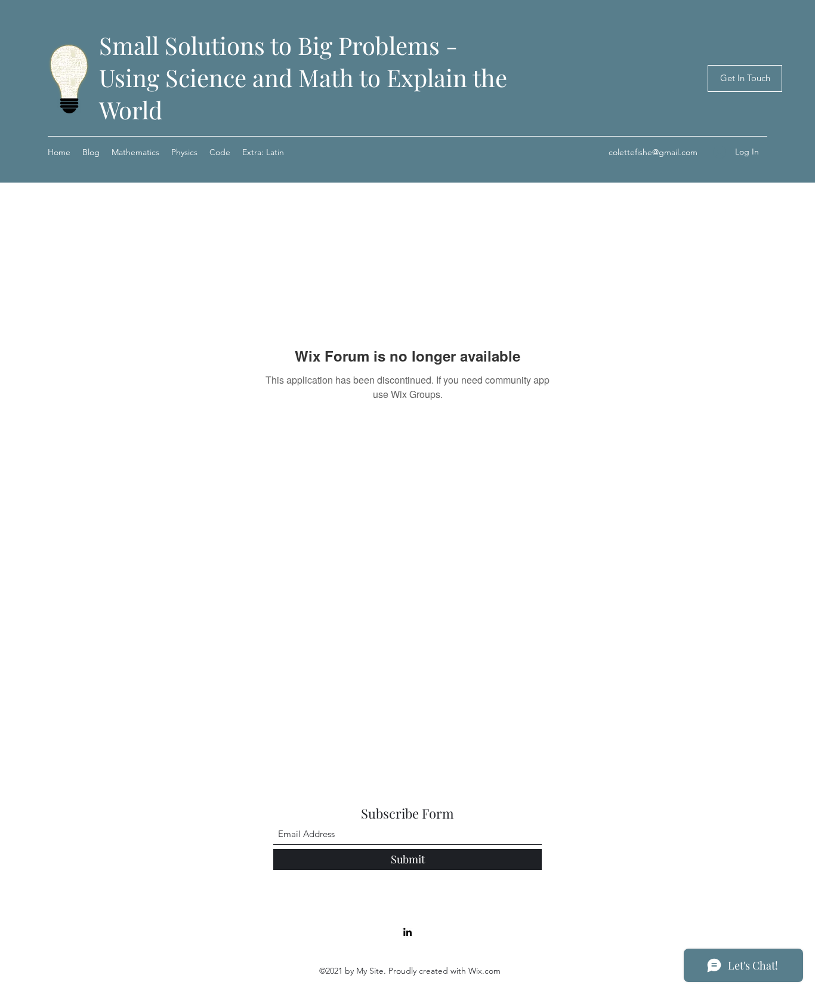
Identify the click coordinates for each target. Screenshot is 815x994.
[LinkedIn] (407, 932)
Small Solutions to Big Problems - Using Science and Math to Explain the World (303, 77)
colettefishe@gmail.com (653, 152)
